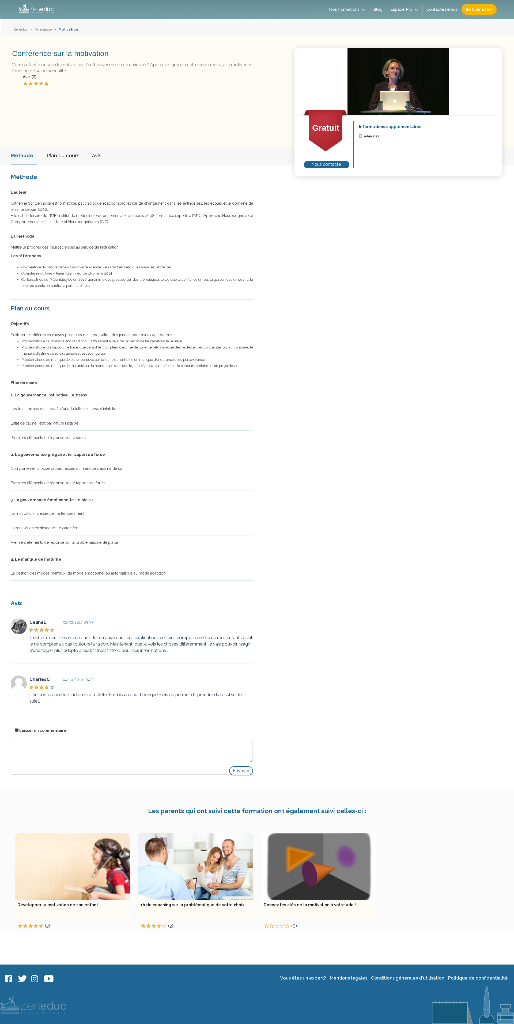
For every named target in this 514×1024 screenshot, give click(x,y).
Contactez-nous (442, 9)
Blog (377, 9)
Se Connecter (479, 9)
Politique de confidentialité (478, 978)
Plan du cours (63, 155)
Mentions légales (348, 978)
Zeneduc (20, 29)
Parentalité (43, 29)
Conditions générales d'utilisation (407, 978)
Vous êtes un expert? (303, 978)
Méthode (22, 155)
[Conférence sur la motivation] (398, 81)
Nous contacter (326, 164)
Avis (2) (29, 76)
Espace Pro (401, 9)
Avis (96, 155)
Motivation (68, 29)
